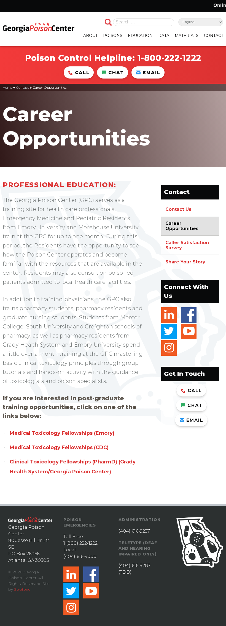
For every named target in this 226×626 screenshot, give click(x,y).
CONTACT (213, 35)
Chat (116, 72)
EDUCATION (140, 35)
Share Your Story (185, 262)
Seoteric (22, 589)
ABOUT (90, 35)
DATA (163, 35)
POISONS (112, 35)
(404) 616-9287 (134, 565)
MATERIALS (186, 35)
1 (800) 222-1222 (80, 543)
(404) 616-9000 (79, 556)
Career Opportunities (181, 226)
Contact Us (178, 209)
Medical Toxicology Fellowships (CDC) (59, 447)
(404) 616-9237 (134, 531)
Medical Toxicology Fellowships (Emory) (62, 433)
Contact (22, 87)
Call (82, 72)
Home (7, 87)
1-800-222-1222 (169, 58)
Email (151, 72)
